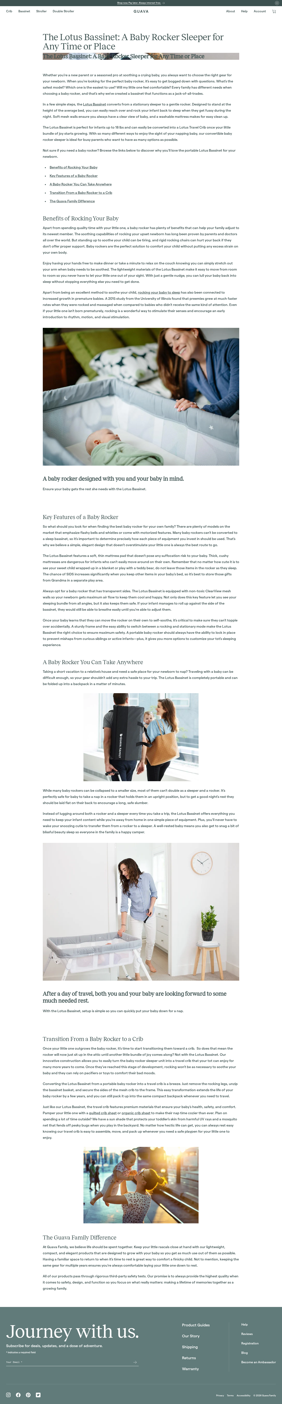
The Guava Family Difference (72, 201)
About (230, 11)
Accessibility (243, 1395)
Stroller (41, 11)
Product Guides (196, 1325)
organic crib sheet (136, 1113)
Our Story (191, 1336)
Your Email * (14, 1362)
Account (260, 11)
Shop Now (51, 500)
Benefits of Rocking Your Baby (73, 167)
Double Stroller (63, 11)
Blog (244, 1352)
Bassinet (24, 11)
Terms (230, 1395)
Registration (250, 1343)
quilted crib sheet (103, 1113)
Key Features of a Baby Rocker (74, 176)
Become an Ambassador (258, 1362)
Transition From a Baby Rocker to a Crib (81, 192)
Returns (189, 1358)
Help (244, 11)
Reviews (247, 1334)
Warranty (190, 1369)
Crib (9, 11)
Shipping (190, 1347)
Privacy (220, 1395)
